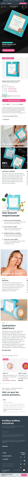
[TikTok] (20, 467)
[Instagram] (20, 457)
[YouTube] (24, 460)
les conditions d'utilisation (14, 441)
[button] (24, 470)
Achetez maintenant (8, 50)
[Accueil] (14, 7)
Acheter (24, 475)
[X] (20, 460)
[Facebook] (24, 457)
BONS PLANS (23, 3)
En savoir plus (6, 350)
